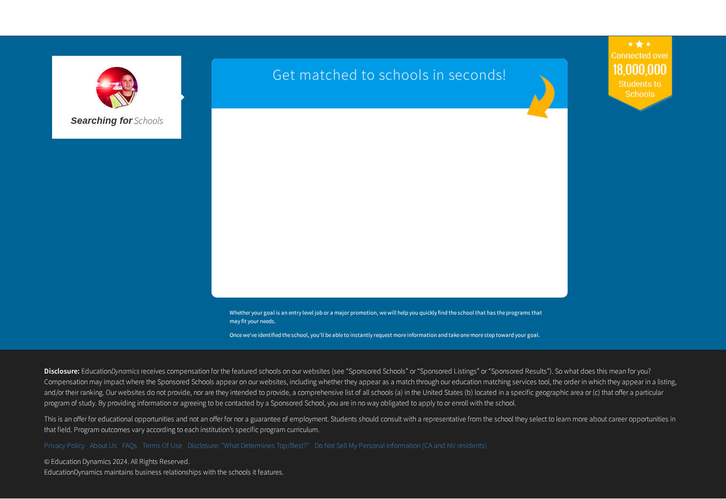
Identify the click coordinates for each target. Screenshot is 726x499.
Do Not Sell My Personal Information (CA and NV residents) (401, 445)
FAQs (129, 445)
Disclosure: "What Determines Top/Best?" (248, 445)
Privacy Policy (64, 445)
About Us (103, 445)
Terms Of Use (162, 445)
